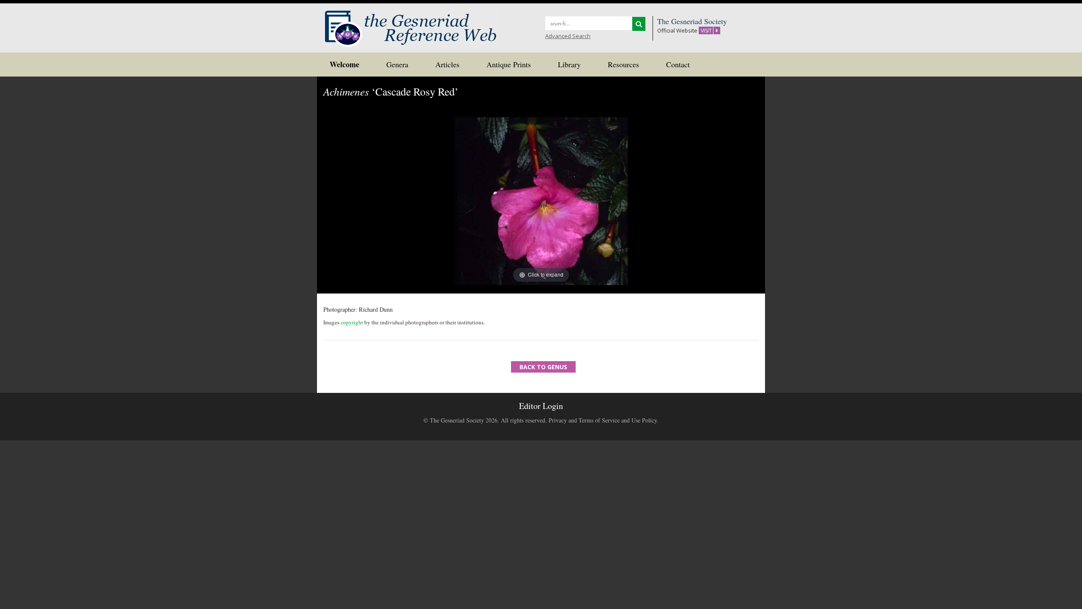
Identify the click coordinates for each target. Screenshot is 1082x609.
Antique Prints (508, 64)
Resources (623, 64)
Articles (447, 64)
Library (569, 64)
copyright (352, 322)
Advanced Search (567, 36)
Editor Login (541, 405)
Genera (397, 64)
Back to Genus (543, 367)
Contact (678, 64)
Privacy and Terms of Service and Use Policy (603, 420)
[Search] (638, 24)
